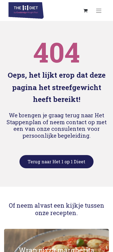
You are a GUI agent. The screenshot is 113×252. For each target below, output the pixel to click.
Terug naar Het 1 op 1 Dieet (56, 161)
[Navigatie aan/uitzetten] (98, 10)
